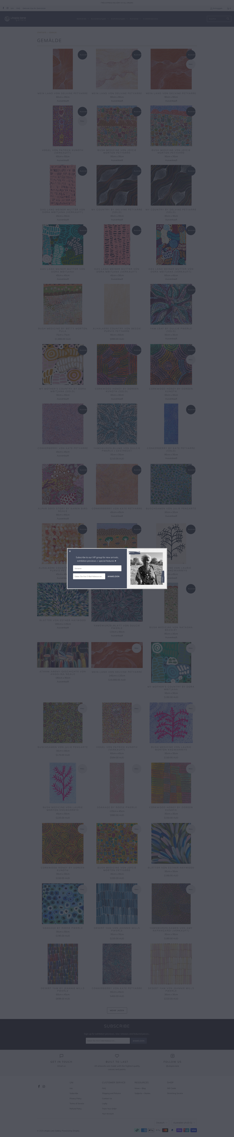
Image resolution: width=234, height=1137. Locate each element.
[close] (70, 551)
